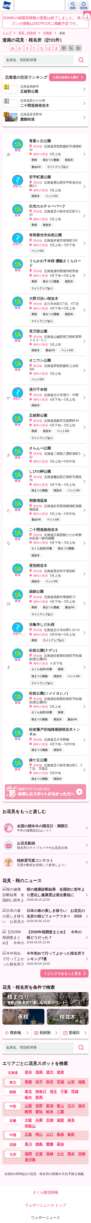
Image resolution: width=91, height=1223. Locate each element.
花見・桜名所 (27, 33)
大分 (60, 1154)
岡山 (39, 1134)
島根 (60, 1134)
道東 (60, 1072)
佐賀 (39, 1154)
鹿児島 (30, 1160)
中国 (12, 1135)
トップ (6, 33)
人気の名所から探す (66, 77)
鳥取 (71, 1134)
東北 (12, 1082)
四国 (12, 1145)
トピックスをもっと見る (62, 973)
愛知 (39, 1112)
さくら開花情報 (45, 1192)
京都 (49, 1120)
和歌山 (30, 1126)
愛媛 (49, 1144)
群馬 (39, 1097)
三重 (60, 1112)
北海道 (47, 33)
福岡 (28, 1154)
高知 (60, 1144)
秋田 (49, 1082)
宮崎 (81, 1154)
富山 (60, 1106)
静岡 (28, 1112)
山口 (49, 1134)
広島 (28, 1134)
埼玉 (53, 1091)
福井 (81, 1106)
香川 (28, 1144)
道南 (39, 1072)
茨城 (74, 1091)
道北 (49, 1072)
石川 (71, 1106)
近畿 (12, 1121)
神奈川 (40, 1091)
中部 (12, 1106)
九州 (12, 1154)
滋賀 (60, 1120)
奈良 (71, 1120)
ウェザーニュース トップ (45, 1205)
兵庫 (39, 1120)
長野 (39, 1106)
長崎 (49, 1154)
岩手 (39, 1082)
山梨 (28, 1106)
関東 (12, 1092)
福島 (81, 1082)
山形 (71, 1082)
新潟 (49, 1106)
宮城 (60, 1082)
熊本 (71, 1154)
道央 (28, 1072)
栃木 (28, 1097)
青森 (28, 1082)
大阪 (28, 1120)
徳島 (39, 1144)
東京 (28, 1091)
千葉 (64, 1091)
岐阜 (49, 1112)
